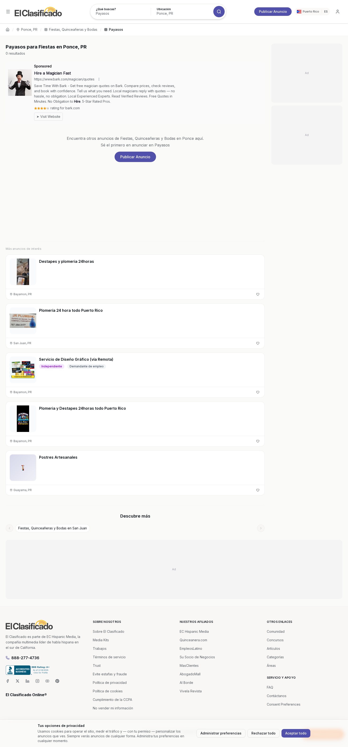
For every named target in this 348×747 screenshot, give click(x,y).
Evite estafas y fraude (110, 674)
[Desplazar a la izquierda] (9, 528)
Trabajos (100, 648)
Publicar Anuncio (273, 11)
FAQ (270, 687)
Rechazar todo (263, 733)
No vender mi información (113, 708)
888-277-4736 (25, 657)
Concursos (275, 640)
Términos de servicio (109, 657)
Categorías (275, 657)
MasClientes (189, 666)
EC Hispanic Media (194, 631)
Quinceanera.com (193, 640)
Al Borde (186, 683)
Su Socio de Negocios (197, 657)
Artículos (273, 648)
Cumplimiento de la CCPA (112, 700)
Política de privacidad (110, 683)
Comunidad (276, 631)
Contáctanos (276, 696)
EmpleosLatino (191, 648)
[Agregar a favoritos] (258, 294)
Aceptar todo (296, 733)
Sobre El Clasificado (108, 631)
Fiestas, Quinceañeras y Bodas (73, 29)
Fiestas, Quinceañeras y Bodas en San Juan (52, 528)
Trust (97, 666)
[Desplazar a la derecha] (261, 528)
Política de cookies (108, 691)
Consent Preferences (283, 704)
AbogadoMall (190, 674)
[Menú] (8, 11)
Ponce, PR (29, 29)
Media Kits (101, 640)
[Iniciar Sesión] (337, 11)
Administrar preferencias (221, 733)
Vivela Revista (191, 691)
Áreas (271, 666)
